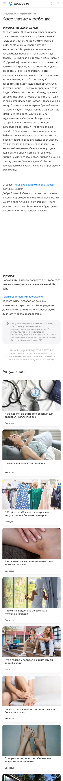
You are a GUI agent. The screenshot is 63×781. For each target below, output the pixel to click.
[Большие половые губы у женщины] (31, 452)
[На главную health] (20, 3)
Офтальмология (28, 13)
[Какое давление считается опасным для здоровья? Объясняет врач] (31, 403)
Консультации (9, 13)
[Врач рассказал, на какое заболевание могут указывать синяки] (31, 748)
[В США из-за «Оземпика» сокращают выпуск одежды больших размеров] (31, 502)
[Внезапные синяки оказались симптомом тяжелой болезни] (31, 551)
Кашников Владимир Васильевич (35, 184)
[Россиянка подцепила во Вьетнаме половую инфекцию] (31, 600)
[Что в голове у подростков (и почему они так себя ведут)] (31, 649)
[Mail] (10, 3)
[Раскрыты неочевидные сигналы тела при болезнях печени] (31, 699)
